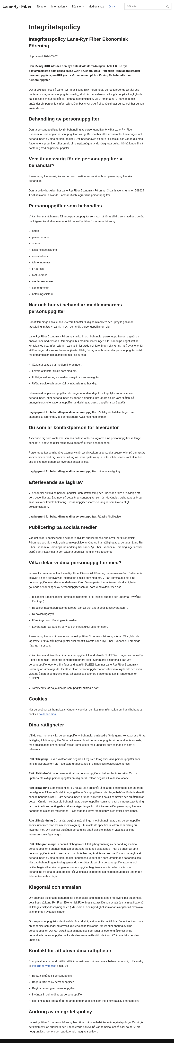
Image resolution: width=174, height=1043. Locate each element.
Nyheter (42, 6)
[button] (66, 6)
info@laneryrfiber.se (44, 965)
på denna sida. (48, 714)
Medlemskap (96, 6)
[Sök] (167, 6)
